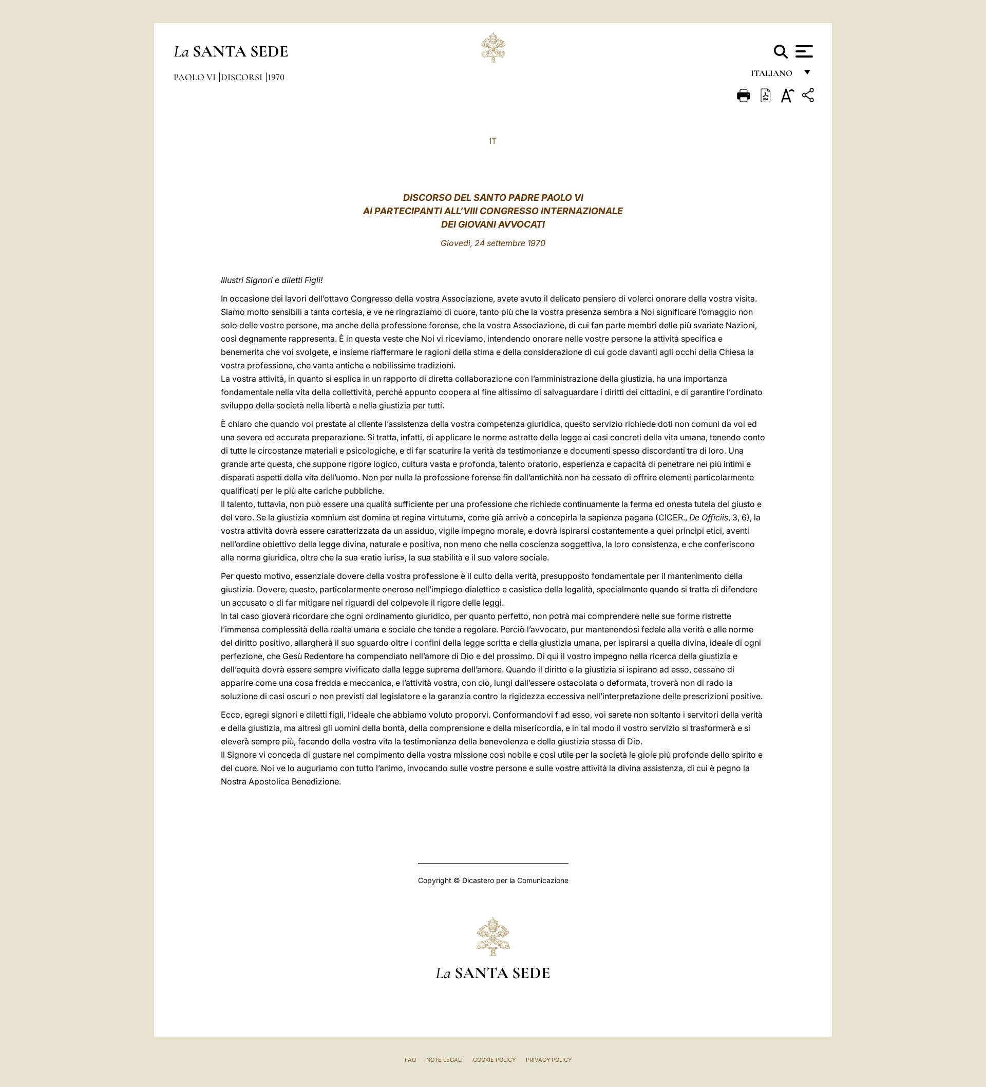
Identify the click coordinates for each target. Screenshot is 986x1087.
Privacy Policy (549, 1059)
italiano (774, 76)
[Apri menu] (803, 51)
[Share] (809, 97)
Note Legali (444, 1059)
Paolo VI (196, 77)
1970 (276, 77)
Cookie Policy (494, 1059)
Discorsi (242, 77)
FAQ (410, 1059)
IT (493, 141)
